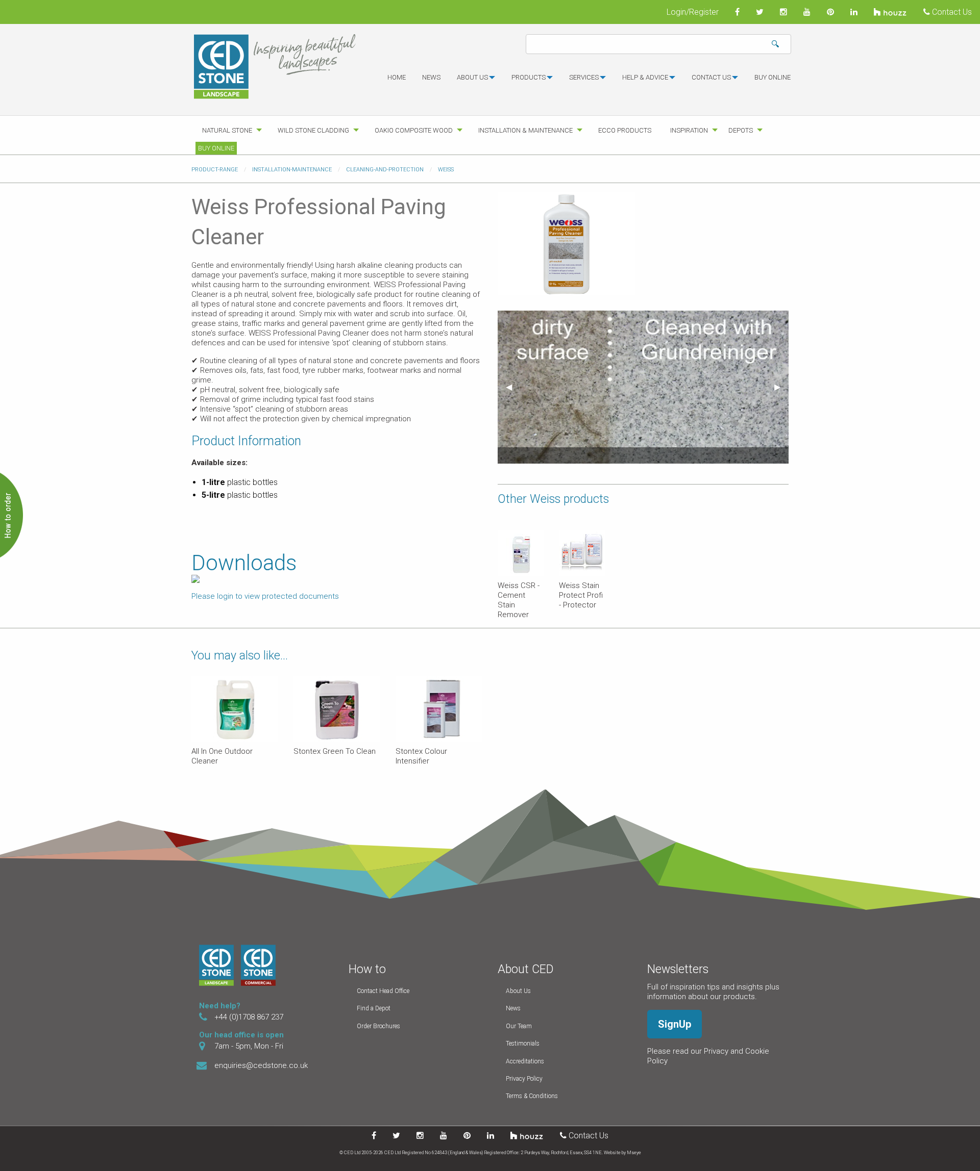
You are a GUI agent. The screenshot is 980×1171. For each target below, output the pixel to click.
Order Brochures (378, 1026)
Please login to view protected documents (265, 596)
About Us (518, 991)
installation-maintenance (292, 169)
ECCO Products (624, 130)
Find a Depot (373, 1008)
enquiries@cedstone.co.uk (261, 1065)
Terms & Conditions (532, 1096)
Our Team (519, 1026)
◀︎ (513, 387)
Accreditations (525, 1061)
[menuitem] (396, 81)
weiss (446, 169)
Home (396, 77)
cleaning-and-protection (385, 169)
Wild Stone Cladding (313, 130)
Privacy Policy (524, 1078)
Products (528, 77)
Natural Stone (227, 130)
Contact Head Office (383, 991)
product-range (214, 169)
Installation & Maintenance (525, 130)
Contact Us (951, 12)
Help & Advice (645, 77)
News (431, 77)
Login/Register (693, 12)
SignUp (674, 1024)
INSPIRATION (689, 130)
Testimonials (523, 1043)
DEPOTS (740, 130)
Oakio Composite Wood (414, 130)
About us (472, 77)
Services (584, 77)
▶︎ (781, 387)
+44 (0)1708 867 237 (248, 1017)
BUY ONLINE (772, 77)
